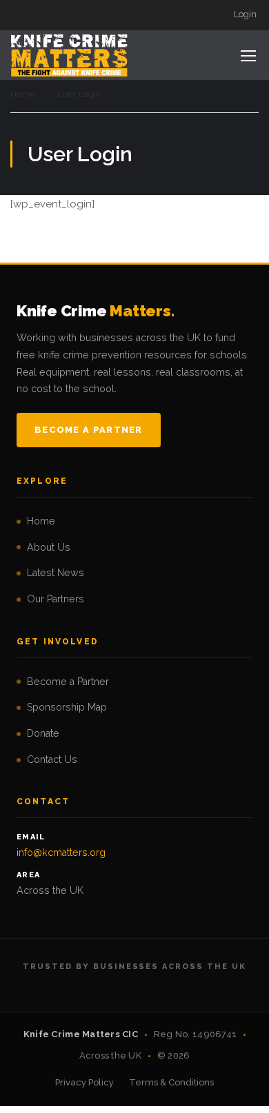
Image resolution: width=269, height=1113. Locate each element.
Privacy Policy (84, 1082)
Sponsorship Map (67, 707)
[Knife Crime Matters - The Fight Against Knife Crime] (69, 55)
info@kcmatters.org (61, 852)
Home (22, 94)
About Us (48, 547)
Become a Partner (88, 430)
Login (245, 14)
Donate (43, 733)
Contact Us (52, 759)
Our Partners (55, 598)
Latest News (55, 572)
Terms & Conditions (171, 1082)
